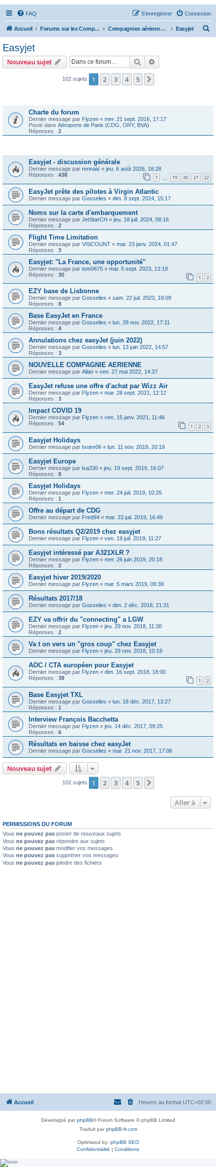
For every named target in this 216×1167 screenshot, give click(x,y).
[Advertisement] (108, 979)
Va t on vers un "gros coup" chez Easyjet (92, 644)
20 (185, 177)
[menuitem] (27, 14)
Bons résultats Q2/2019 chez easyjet (84, 531)
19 (174, 177)
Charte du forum (54, 112)
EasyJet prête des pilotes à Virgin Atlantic (94, 191)
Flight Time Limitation (63, 237)
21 (195, 177)
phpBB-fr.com (121, 1129)
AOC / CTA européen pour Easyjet (81, 665)
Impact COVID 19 (55, 410)
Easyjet (19, 47)
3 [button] (116, 79)
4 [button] (127, 79)
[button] (149, 79)
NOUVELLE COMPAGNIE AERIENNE (85, 365)
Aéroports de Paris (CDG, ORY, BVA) (103, 125)
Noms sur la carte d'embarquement (83, 212)
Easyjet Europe (52, 461)
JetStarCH (94, 219)
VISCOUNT (96, 244)
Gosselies (94, 198)
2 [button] (104, 79)
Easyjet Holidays (54, 440)
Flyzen (90, 119)
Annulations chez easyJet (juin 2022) (85, 340)
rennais (91, 169)
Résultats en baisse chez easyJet (80, 744)
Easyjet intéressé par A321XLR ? (79, 552)
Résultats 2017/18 (55, 598)
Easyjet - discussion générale (74, 162)
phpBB (85, 1120)
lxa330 (90, 468)
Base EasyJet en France (65, 315)
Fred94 (90, 517)
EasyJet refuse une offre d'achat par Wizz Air (98, 386)
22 (206, 177)
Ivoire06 (91, 447)
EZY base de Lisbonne (64, 291)
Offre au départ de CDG (64, 510)
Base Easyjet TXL (56, 694)
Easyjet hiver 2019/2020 (65, 577)
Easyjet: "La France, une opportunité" (87, 262)
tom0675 (92, 269)
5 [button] (138, 79)
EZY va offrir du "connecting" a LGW (86, 619)
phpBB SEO (125, 1142)
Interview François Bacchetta (73, 719)
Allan (87, 372)
